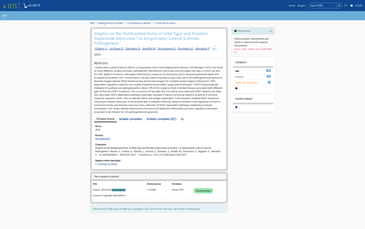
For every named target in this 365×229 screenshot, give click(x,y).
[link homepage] (10, 5)
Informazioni (243, 30)
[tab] (182, 119)
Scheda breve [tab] (105, 118)
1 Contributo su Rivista (138, 23)
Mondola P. (202, 48)
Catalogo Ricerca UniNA (110, 23)
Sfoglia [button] (301, 5)
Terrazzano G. (166, 48)
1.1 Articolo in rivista (164, 23)
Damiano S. (132, 48)
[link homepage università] (32, 5)
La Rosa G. (116, 48)
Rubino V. (101, 48)
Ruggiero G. (185, 48)
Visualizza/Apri (203, 190)
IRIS (92, 23)
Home (292, 5)
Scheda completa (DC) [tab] (161, 119)
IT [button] (345, 5)
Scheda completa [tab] (130, 119)
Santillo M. (148, 48)
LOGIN (358, 5)
